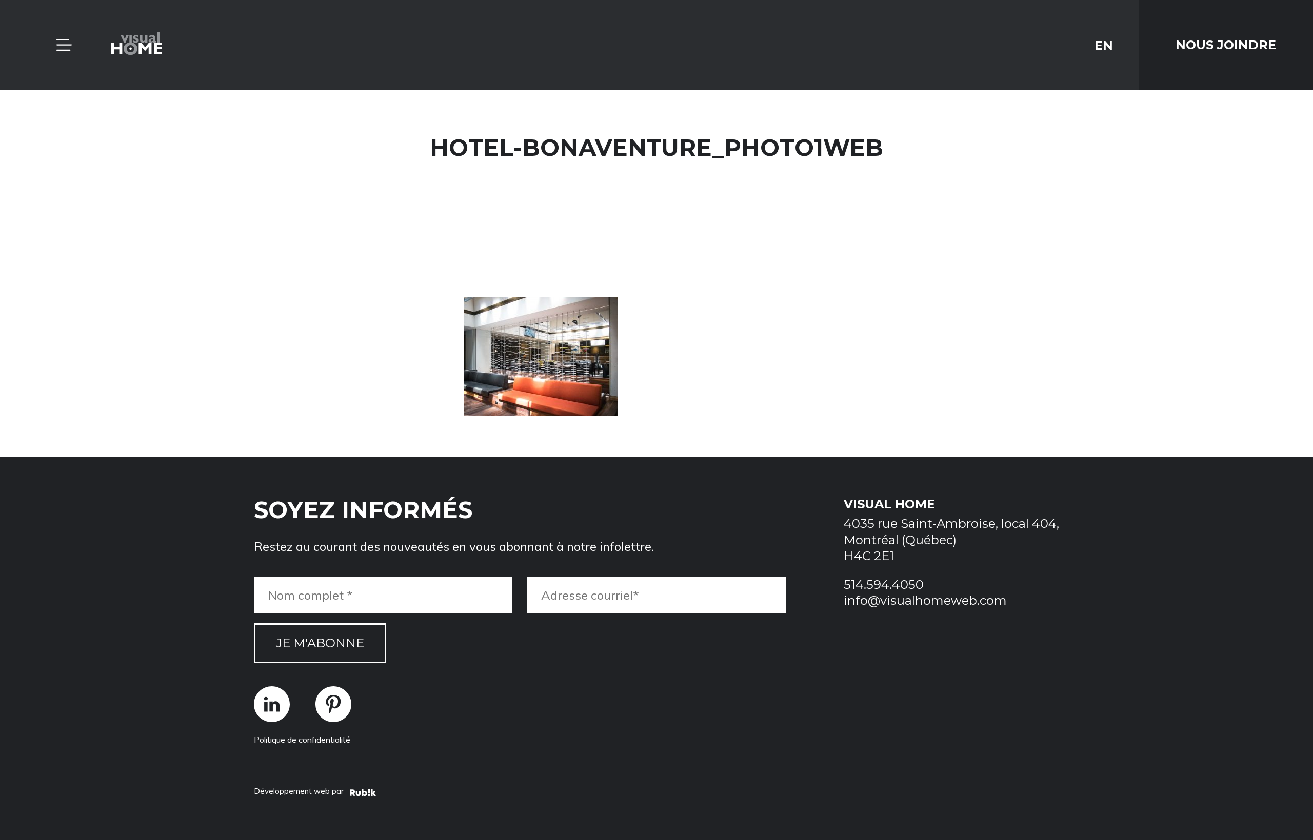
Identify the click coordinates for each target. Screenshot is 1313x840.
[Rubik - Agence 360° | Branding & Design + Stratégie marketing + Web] (363, 794)
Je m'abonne (320, 643)
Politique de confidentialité (302, 739)
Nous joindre (1226, 44)
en (1104, 44)
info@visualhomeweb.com (925, 600)
